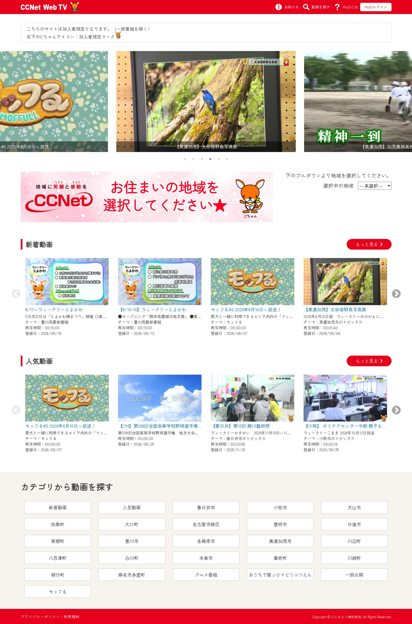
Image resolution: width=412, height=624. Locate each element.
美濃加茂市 (280, 541)
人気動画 (132, 507)
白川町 (131, 557)
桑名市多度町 (131, 574)
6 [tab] (227, 159)
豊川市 (131, 541)
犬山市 (354, 507)
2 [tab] (193, 159)
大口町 (131, 524)
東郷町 (57, 541)
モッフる (58, 591)
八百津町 (58, 557)
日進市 (354, 524)
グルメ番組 (206, 574)
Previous (16, 294)
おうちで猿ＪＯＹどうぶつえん (280, 574)
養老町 (280, 557)
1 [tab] (185, 159)
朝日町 (57, 574)
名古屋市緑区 (206, 524)
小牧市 (280, 507)
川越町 (354, 557)
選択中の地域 (338, 185)
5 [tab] (218, 159)
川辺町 (354, 541)
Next (396, 294)
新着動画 (58, 507)
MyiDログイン (376, 7)
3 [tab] (202, 159)
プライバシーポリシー (40, 616)
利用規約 (72, 616)
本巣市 (206, 557)
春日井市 (206, 507)
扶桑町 (57, 524)
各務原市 (206, 541)
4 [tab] (210, 159)
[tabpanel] (206, 101)
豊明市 (280, 524)
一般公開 (354, 574)
